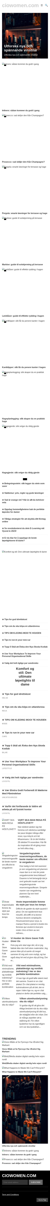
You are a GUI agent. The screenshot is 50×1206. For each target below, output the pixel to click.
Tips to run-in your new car (19, 732)
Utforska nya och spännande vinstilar (18, 1146)
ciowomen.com (20, 5)
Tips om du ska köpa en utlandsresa (24, 707)
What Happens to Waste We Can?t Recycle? (21, 1072)
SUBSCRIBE (36, 1182)
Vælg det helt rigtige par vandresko (24, 777)
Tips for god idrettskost (18, 694)
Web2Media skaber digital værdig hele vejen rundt (24, 1063)
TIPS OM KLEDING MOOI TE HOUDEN (25, 720)
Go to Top (42, 1200)
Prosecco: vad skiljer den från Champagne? (21, 1163)
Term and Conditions (10, 1195)
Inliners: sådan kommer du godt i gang (19, 1154)
